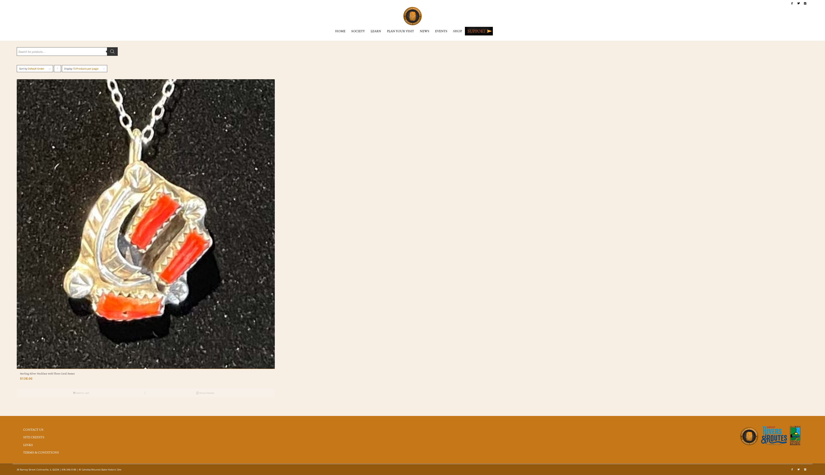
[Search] (112, 51)
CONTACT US (33, 430)
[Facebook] (792, 3)
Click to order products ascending (57, 69)
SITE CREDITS (33, 437)
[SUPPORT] (479, 31)
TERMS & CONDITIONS (41, 452)
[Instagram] (805, 3)
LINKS (28, 445)
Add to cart (82, 392)
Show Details (206, 392)
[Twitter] (798, 3)
